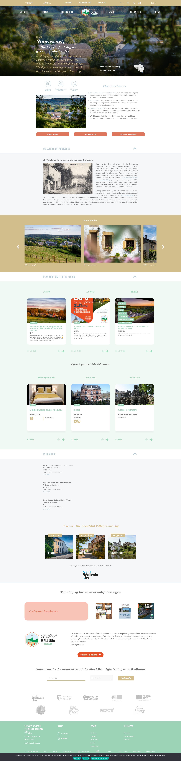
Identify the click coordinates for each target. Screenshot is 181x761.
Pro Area (85, 751)
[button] (153, 2)
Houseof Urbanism (47, 2)
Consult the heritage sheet (128, 134)
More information (77, 645)
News (157, 12)
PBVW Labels (151, 751)
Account (135, 2)
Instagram (64, 738)
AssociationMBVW (29, 2)
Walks (112, 12)
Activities (102, 3)
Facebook (64, 733)
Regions (44, 12)
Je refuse (86, 758)
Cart (128, 2)
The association (31, 751)
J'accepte (77, 758)
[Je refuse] (179, 757)
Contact (140, 2)
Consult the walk (52, 134)
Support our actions (88, 655)
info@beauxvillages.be (32, 743)
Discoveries (135, 12)
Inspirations (67, 12)
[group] (46, 321)
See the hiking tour (90, 134)
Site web (46, 474)
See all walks (120, 351)
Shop (121, 2)
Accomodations (85, 3)
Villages (24, 12)
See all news (31, 351)
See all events (76, 351)
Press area (67, 751)
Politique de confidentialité (99, 758)
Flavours (68, 3)
